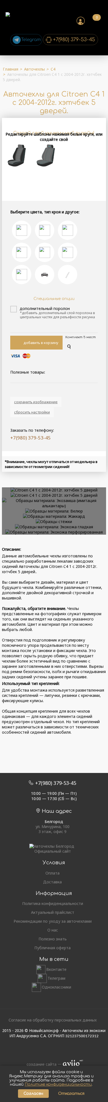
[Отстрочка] (67, 274)
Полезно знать (52, 939)
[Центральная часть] (21, 230)
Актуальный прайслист (52, 912)
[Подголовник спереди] (44, 252)
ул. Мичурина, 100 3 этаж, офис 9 (52, 829)
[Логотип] (44, 274)
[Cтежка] (21, 274)
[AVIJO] (71, 1064)
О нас (52, 930)
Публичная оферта (52, 947)
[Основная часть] (67, 230)
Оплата (52, 873)
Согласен (33, 1093)
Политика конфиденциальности (52, 903)
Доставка (52, 881)
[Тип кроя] (21, 252)
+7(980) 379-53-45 (74, 39)
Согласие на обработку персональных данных (53, 1020)
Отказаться (71, 1093)
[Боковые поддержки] (44, 230)
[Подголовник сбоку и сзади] (67, 252)
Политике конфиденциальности (58, 1084)
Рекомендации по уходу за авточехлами (53, 921)
